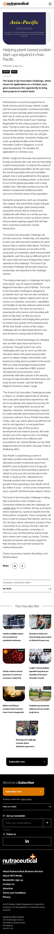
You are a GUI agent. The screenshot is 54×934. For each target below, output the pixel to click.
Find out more (9, 807)
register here (9, 508)
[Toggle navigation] (50, 4)
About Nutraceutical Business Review (23, 871)
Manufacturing (20, 688)
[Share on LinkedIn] (15, 566)
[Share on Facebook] (22, 566)
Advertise (8, 888)
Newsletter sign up (13, 880)
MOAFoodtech (10, 557)
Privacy (7, 897)
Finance (14, 71)
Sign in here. (26, 799)
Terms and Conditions (14, 893)
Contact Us (9, 884)
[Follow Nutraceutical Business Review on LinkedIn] (27, 842)
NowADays (37, 553)
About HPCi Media (12, 875)
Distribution (34, 722)
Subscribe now (17, 761)
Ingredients (6, 71)
